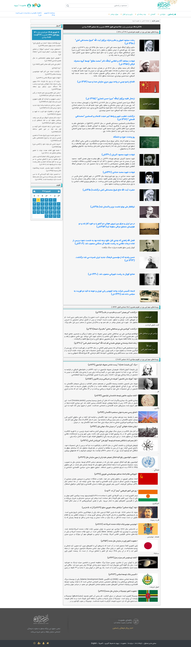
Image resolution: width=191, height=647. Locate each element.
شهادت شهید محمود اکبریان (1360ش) (118, 154)
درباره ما (130, 643)
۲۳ (51, 212)
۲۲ (55, 212)
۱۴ (58, 208)
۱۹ (38, 208)
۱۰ (46, 204)
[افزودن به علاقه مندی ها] (34, 643)
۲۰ (34, 208)
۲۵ (42, 212)
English (94, 643)
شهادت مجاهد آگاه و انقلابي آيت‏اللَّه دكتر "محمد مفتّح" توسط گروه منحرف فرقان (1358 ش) (104, 62)
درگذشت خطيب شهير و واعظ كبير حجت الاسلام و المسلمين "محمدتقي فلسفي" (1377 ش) (105, 118)
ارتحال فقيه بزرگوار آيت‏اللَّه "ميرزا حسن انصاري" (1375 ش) (110, 98)
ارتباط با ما (138, 643)
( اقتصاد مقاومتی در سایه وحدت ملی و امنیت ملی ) (29, 14)
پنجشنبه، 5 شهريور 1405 (49, 14)
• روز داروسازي (56, 68)
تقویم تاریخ (136, 21)
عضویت (23, 5)
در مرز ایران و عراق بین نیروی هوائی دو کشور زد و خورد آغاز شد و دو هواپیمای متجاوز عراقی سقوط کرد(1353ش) (107, 225)
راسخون (171, 14)
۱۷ (46, 208)
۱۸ (42, 208)
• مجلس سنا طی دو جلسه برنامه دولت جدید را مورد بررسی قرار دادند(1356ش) (47, 106)
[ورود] (43, 643)
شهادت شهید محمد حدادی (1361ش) (119, 172)
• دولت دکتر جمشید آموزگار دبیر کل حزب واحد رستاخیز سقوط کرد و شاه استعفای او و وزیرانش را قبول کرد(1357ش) (47, 120)
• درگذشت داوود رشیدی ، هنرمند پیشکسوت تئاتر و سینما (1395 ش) (47, 169)
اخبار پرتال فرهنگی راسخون (123, 628)
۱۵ (54, 208)
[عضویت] (39, 643)
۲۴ (46, 212)
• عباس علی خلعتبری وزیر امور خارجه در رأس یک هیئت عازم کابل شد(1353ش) (47, 94)
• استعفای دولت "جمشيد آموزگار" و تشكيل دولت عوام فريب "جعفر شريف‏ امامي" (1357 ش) (47, 52)
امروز (58, 25)
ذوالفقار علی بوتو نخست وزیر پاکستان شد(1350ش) (112, 207)
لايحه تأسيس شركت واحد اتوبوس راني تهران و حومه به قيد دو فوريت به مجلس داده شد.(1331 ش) (104, 292)
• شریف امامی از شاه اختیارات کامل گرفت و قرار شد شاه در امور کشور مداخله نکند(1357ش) (47, 129)
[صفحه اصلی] (47, 643)
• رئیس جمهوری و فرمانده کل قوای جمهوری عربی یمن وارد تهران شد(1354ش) (47, 100)
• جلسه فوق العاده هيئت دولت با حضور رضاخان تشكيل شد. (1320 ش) (47, 151)
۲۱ (58, 212)
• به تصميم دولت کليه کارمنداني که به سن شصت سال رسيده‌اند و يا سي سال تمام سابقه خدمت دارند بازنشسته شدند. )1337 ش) (47, 177)
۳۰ (51, 216)
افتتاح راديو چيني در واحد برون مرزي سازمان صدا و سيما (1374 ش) (106, 82)
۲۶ (38, 212)
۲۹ (55, 216)
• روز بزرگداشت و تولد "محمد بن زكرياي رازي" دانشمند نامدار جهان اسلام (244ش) (47, 44)
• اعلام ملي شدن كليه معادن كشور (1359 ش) (47, 64)
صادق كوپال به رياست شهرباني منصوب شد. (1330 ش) (111, 274)
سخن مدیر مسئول (150, 643)
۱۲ (38, 204)
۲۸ (59, 216)
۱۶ (50, 208)
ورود (16, 5)
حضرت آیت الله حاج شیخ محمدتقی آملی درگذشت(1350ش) (109, 190)
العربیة (101, 643)
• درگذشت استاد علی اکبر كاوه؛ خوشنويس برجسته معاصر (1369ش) (47, 72)
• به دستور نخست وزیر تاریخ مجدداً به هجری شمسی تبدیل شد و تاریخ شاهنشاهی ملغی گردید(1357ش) (47, 138)
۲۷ (34, 212)
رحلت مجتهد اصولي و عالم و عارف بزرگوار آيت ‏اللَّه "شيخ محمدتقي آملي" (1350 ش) (105, 42)
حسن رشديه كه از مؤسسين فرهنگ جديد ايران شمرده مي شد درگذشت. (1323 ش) (105, 259)
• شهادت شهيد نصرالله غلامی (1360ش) (48, 77)
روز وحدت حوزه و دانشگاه (124, 137)
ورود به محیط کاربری (112, 643)
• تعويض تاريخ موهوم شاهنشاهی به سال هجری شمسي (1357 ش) (47, 59)
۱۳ (34, 204)
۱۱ (42, 204)
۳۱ (46, 216)
